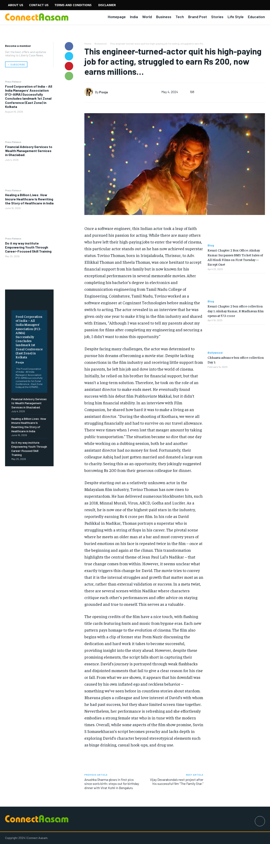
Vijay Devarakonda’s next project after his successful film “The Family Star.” (176, 781)
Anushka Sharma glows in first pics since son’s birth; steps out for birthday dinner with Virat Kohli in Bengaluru (111, 783)
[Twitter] (69, 56)
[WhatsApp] (69, 76)
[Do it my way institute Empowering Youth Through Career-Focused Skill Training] (29, 271)
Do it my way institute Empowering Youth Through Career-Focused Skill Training (28, 247)
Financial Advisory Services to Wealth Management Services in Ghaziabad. (28, 151)
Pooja (20, 362)
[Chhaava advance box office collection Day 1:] (236, 338)
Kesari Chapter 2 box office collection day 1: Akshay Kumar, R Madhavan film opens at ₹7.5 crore (236, 311)
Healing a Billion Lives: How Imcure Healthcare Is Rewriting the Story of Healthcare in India (29, 199)
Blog (211, 245)
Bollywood (100, 43)
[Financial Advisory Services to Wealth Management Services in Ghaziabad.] (29, 175)
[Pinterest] (69, 66)
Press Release (13, 81)
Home (87, 43)
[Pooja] (89, 92)
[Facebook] (69, 46)
